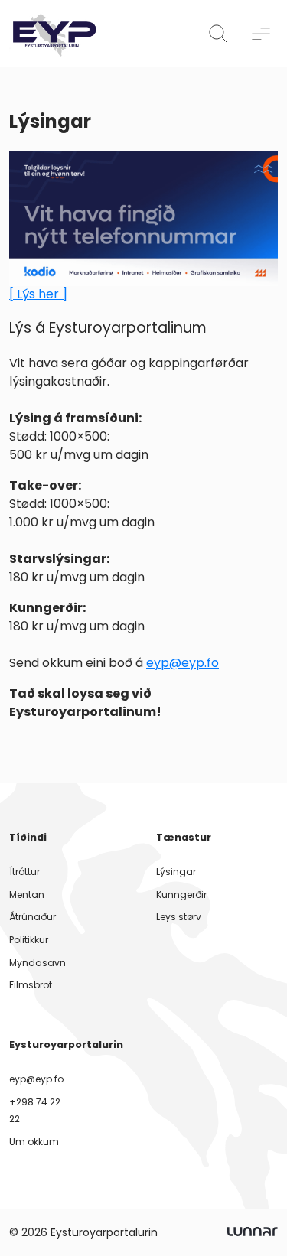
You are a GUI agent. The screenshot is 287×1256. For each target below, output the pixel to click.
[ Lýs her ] (38, 294)
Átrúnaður (32, 916)
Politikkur (28, 939)
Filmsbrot (30, 984)
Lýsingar (176, 871)
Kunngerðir (181, 894)
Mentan (26, 894)
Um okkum (34, 1141)
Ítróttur (24, 871)
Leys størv (178, 916)
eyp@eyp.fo (182, 663)
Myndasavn (37, 962)
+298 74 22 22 (34, 1110)
